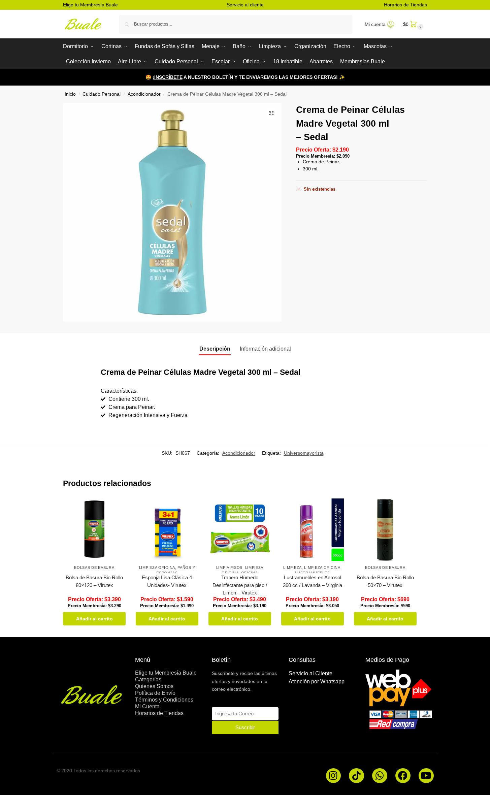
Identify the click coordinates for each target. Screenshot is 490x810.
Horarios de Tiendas (405, 4)
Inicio (70, 94)
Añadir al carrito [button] (94, 618)
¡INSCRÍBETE (168, 77)
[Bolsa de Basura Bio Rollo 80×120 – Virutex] (94, 529)
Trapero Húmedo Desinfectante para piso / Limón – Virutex (240, 585)
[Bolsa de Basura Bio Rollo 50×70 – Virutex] (385, 529)
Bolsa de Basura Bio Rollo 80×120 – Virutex (94, 581)
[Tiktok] (356, 775)
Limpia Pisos (229, 567)
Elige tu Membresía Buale (90, 4)
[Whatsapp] (379, 775)
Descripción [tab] (214, 349)
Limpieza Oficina (157, 567)
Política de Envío (155, 693)
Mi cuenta (375, 24)
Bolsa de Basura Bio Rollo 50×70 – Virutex (385, 581)
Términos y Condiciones (164, 700)
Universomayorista (304, 453)
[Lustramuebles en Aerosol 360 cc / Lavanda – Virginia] (312, 529)
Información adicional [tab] (265, 349)
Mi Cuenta (147, 706)
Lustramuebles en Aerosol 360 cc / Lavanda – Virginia (312, 581)
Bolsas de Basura (94, 567)
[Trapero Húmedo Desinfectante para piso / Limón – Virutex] (239, 529)
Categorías (148, 679)
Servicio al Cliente (310, 673)
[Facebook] (403, 775)
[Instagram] (333, 775)
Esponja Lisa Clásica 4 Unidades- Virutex (167, 581)
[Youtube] (426, 775)
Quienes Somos (154, 686)
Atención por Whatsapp (317, 681)
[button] (412, 24)
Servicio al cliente (245, 4)
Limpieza (292, 567)
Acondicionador (144, 94)
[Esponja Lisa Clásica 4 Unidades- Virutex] (167, 529)
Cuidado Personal (102, 94)
